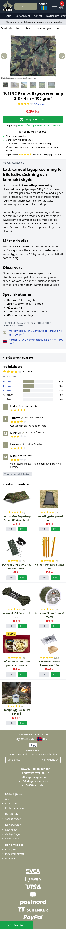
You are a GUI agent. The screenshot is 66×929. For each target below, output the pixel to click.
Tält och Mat (22, 16)
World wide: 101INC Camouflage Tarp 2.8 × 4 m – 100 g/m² (35, 332)
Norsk (46, 739)
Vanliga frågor (13, 818)
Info (11, 529)
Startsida (6, 28)
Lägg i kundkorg (36, 119)
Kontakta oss (12, 803)
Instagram (10, 849)
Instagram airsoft (14, 853)
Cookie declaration (15, 808)
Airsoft (38, 16)
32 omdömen (33, 103)
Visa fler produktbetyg (17, 473)
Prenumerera (49, 759)
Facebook (10, 858)
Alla (8, 16)
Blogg (33, 745)
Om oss (9, 799)
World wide (27, 739)
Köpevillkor (11, 829)
